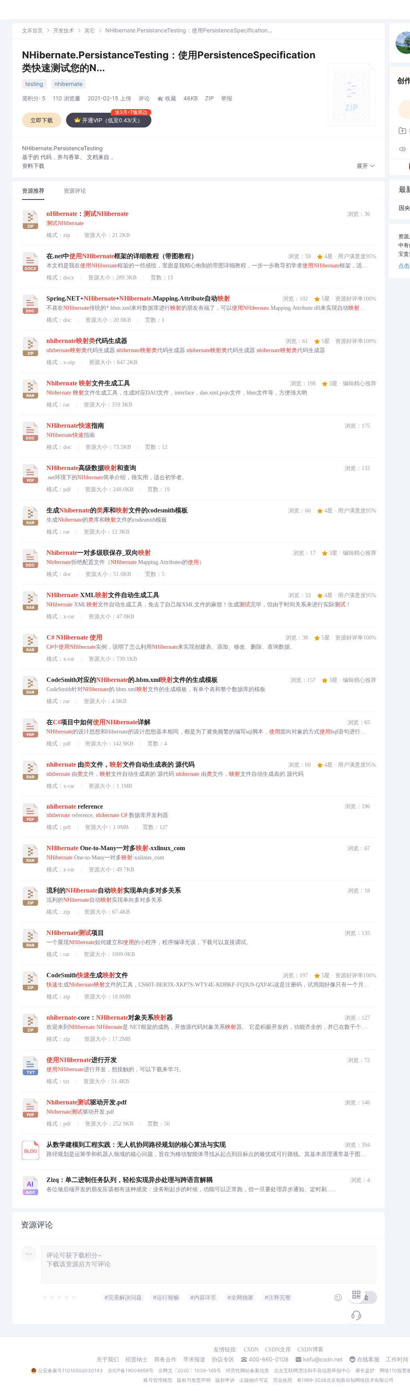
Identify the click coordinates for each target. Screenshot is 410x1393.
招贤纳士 (136, 1359)
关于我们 (107, 1359)
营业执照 (282, 1380)
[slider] (59, 1297)
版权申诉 (225, 1380)
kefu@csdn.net (323, 1359)
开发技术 (63, 30)
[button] (366, 166)
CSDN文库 (278, 1350)
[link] (32, 30)
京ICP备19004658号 (130, 1370)
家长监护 (365, 1370)
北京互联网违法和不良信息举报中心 (312, 1370)
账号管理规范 (157, 1380)
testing (34, 83)
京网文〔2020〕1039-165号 (189, 1370)
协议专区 (223, 1359)
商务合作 (165, 1359)
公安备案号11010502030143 (70, 1370)
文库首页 (32, 30)
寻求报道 (194, 1359)
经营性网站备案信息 (247, 1370)
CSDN (251, 1350)
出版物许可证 (253, 1380)
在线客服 (368, 1359)
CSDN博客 (310, 1350)
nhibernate (68, 83)
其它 (89, 30)
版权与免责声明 (194, 1380)
